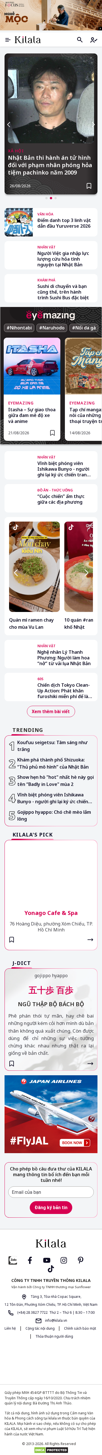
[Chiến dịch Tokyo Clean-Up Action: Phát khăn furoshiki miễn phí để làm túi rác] (19, 687)
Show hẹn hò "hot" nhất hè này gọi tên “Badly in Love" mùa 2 (55, 780)
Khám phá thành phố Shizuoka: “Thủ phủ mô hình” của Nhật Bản (53, 763)
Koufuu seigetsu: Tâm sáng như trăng (52, 746)
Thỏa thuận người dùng (54, 1336)
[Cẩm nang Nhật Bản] (51, 1243)
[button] (46, 198)
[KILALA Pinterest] (80, 1260)
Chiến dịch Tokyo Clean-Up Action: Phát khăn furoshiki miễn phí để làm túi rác (64, 690)
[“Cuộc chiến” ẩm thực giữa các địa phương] (19, 498)
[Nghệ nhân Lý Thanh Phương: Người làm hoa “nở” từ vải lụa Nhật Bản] (19, 654)
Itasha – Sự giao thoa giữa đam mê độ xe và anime (32, 415)
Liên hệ (10, 1328)
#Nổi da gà (84, 328)
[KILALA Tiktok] (51, 1268)
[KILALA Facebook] (12, 1260)
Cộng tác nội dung (41, 1328)
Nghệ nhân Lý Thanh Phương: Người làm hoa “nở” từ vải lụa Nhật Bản (64, 657)
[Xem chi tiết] (90, 939)
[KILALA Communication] (72, 1362)
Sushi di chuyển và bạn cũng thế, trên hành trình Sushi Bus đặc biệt (63, 291)
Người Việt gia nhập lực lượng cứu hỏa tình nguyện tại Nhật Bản (63, 258)
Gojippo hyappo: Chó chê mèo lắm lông (54, 815)
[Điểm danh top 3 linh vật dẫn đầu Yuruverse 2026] (19, 222)
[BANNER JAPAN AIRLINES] (51, 1114)
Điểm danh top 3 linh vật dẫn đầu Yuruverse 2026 (64, 223)
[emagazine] (50, 315)
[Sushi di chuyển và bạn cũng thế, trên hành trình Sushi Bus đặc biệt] (19, 288)
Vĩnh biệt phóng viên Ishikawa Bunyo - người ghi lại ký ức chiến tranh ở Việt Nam (63, 469)
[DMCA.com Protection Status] (51, 1450)
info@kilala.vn (55, 1320)
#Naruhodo (52, 328)
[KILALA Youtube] (46, 1260)
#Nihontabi (19, 328)
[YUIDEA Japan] (32, 1361)
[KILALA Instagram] (64, 1260)
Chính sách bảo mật (80, 1328)
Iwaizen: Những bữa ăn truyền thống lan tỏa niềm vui (51, 161)
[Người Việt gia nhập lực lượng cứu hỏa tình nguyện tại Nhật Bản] (19, 255)
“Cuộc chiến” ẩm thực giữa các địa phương (60, 499)
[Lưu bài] (89, 185)
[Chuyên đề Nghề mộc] (51, 15)
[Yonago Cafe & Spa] (51, 871)
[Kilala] (28, 39)
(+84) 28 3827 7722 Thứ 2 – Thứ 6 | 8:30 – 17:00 (55, 1312)
